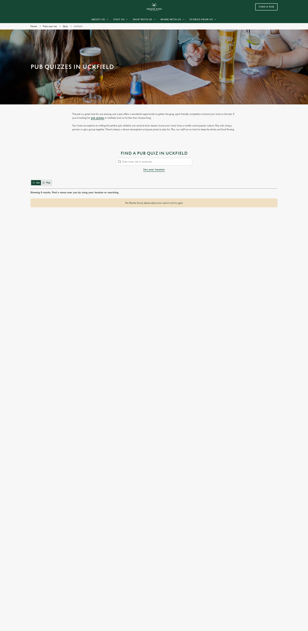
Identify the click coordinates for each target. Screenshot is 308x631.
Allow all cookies (259, 8)
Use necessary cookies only (259, 19)
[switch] (114, 29)
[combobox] (154, 161)
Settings (186, 29)
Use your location (154, 169)
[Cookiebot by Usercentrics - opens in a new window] (43, 29)
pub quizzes (97, 117)
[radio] (36, 182)
